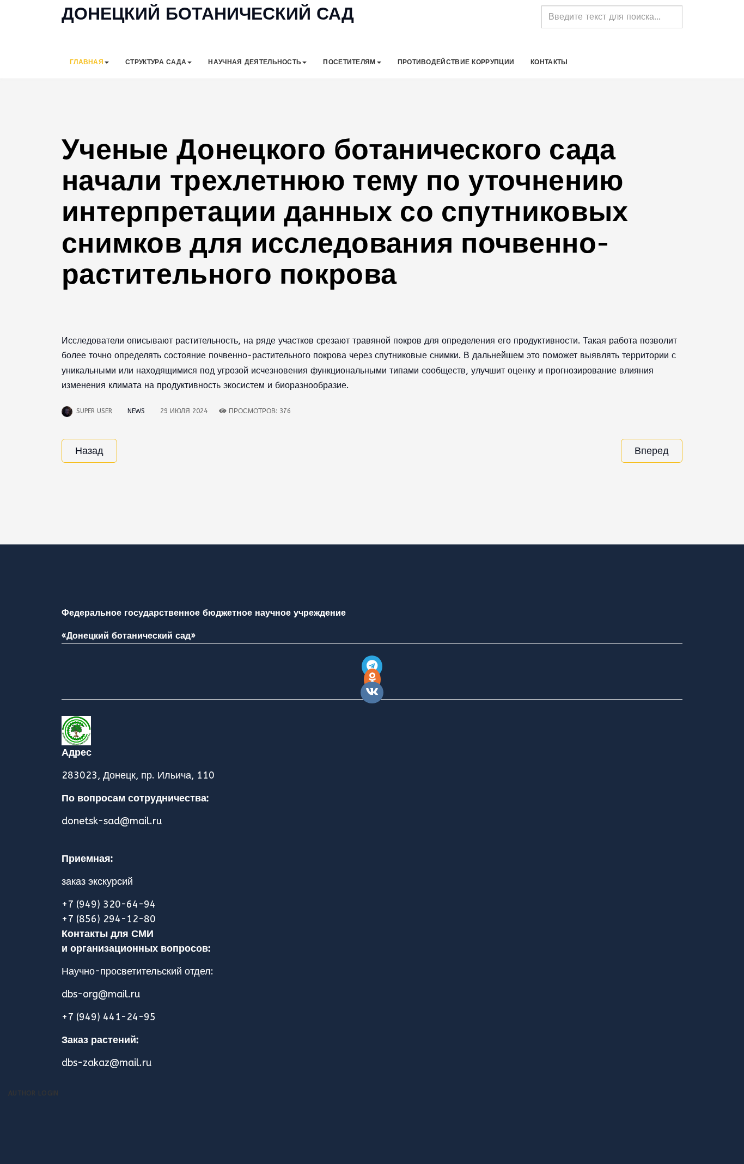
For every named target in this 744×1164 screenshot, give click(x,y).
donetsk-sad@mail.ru (112, 821)
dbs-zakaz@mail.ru (106, 1063)
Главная (86, 62)
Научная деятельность (254, 62)
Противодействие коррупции (456, 62)
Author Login (33, 1093)
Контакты (549, 62)
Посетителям (349, 62)
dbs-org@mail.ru (101, 994)
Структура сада (155, 62)
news (136, 411)
